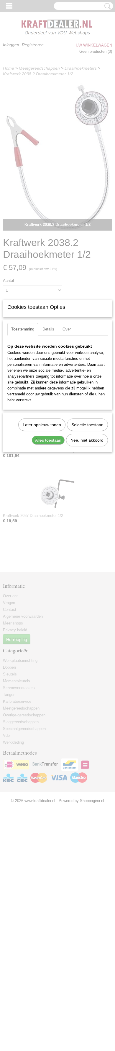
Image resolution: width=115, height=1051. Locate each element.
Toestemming (22, 329)
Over (67, 329)
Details (48, 329)
